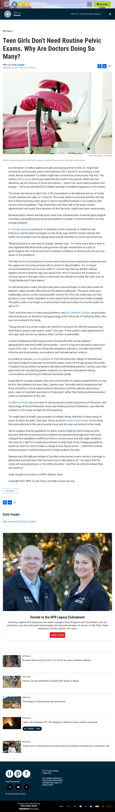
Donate (103, 4)
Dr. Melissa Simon (18, 402)
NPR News (8, 31)
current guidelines (43, 358)
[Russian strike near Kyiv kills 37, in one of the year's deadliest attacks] (12, 661)
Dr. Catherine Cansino (78, 312)
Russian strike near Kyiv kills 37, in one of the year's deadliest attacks (56, 660)
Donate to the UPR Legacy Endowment (57, 617)
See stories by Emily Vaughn (19, 521)
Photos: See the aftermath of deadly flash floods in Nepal (50, 681)
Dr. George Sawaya (18, 229)
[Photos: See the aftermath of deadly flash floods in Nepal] (12, 682)
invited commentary (77, 420)
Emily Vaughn (18, 64)
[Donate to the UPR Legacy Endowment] (57, 572)
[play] (7, 14)
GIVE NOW (57, 635)
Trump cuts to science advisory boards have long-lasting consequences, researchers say (66, 746)
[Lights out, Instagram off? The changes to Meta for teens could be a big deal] (12, 723)
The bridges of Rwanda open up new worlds (43, 701)
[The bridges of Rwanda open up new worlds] (12, 702)
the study (25, 179)
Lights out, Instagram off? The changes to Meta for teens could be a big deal (59, 722)
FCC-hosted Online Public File (50, 772)
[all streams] (111, 14)
